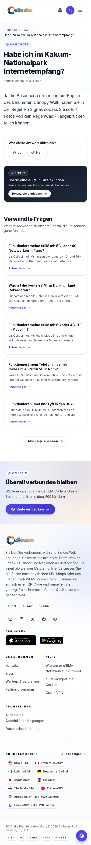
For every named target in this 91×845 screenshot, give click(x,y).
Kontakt (12, 665)
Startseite (10, 30)
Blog (9, 673)
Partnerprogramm (20, 689)
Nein (40, 152)
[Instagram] (21, 619)
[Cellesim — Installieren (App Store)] (21, 640)
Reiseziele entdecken (27, 193)
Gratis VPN (54, 693)
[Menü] (80, 10)
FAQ (25, 30)
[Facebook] (44, 619)
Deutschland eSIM (55, 771)
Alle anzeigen (71, 754)
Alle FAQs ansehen (43, 441)
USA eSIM (21, 763)
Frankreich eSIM (52, 763)
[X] (32, 619)
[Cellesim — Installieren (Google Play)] (51, 640)
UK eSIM (49, 780)
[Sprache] (60, 10)
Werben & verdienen (22, 681)
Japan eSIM (22, 780)
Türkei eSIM (55, 788)
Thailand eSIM (24, 788)
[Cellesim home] (20, 10)
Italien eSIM (22, 771)
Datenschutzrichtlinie (23, 729)
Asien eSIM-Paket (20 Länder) (35, 805)
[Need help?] (81, 835)
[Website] (55, 619)
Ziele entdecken (30, 509)
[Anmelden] (70, 10)
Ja (19, 152)
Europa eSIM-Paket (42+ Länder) (36, 796)
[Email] (10, 619)
